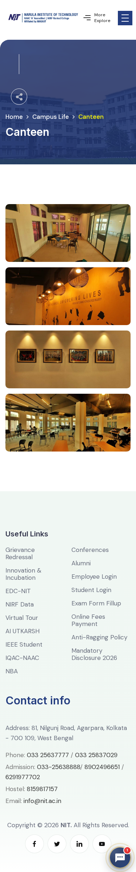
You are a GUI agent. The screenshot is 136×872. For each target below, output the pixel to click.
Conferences (90, 550)
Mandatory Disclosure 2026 (94, 654)
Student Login (91, 590)
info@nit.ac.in (42, 801)
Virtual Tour (21, 618)
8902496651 (102, 767)
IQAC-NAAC (22, 658)
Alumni (81, 563)
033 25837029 (96, 755)
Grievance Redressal (20, 553)
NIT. (66, 825)
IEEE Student (23, 644)
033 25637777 (48, 755)
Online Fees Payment (88, 620)
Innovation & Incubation (23, 574)
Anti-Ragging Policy (99, 637)
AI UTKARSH (22, 631)
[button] (120, 857)
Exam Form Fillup (96, 603)
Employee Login (94, 576)
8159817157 (42, 789)
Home (14, 117)
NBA (11, 671)
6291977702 (22, 777)
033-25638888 (58, 767)
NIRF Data (19, 604)
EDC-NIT (18, 591)
